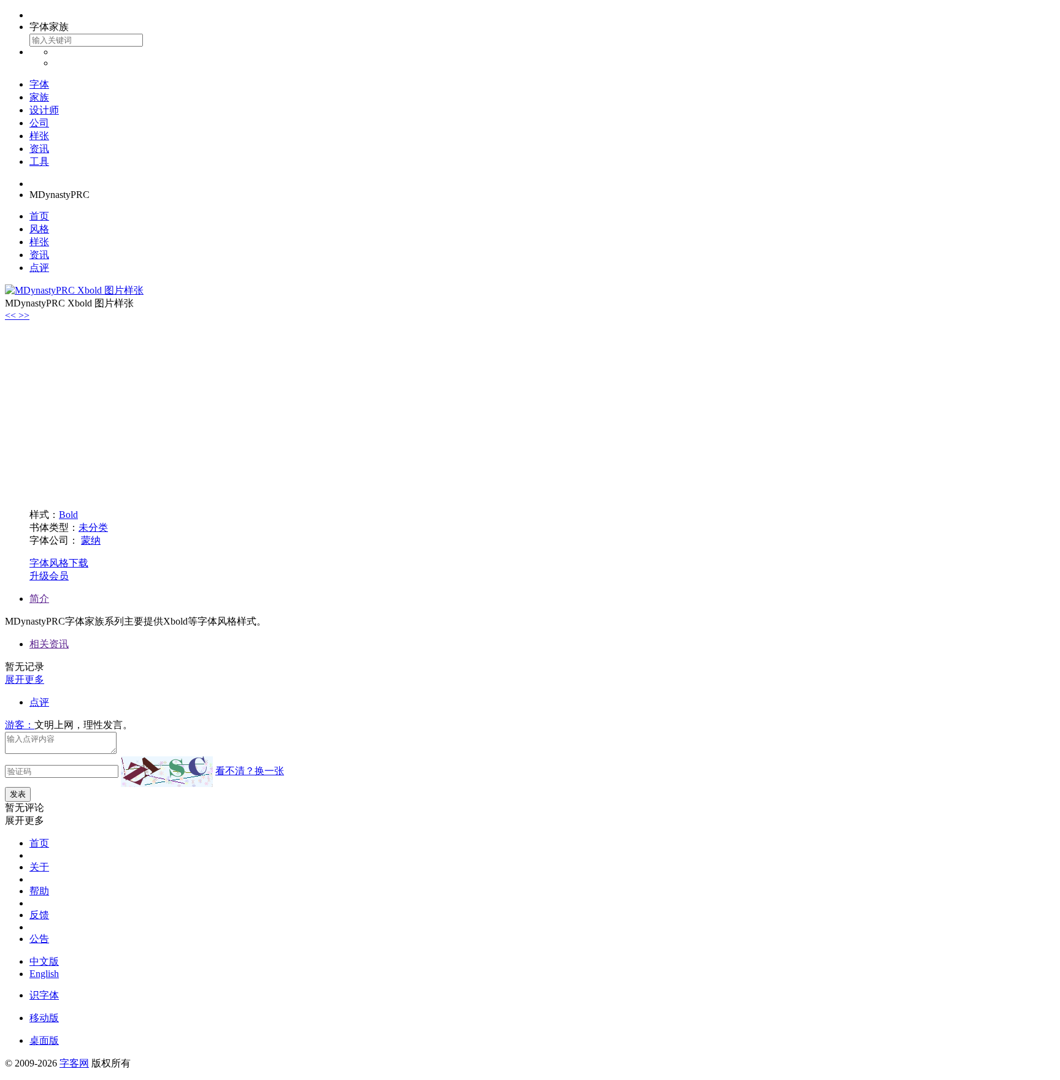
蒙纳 (91, 540)
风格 (39, 229)
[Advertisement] (530, 413)
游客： (19, 725)
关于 (39, 867)
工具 (39, 161)
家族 (39, 97)
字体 (39, 84)
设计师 (44, 110)
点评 (39, 267)
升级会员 (49, 576)
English (44, 973)
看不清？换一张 (249, 771)
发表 (18, 794)
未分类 (93, 527)
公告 (39, 939)
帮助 (39, 891)
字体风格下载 (58, 563)
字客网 (74, 1063)
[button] (11, 315)
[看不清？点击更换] (167, 771)
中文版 (44, 961)
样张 (39, 136)
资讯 (39, 148)
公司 (39, 123)
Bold (68, 514)
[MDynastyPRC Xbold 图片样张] (74, 290)
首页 (39, 216)
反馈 (39, 915)
